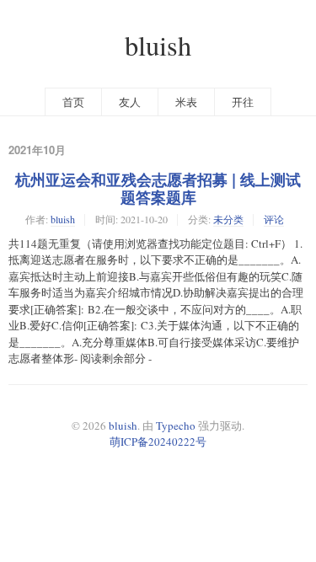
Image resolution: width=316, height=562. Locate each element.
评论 (274, 219)
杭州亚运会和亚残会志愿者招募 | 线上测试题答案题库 (158, 188)
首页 (73, 102)
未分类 (228, 219)
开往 (243, 102)
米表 (186, 102)
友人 (130, 102)
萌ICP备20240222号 (158, 441)
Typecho (175, 425)
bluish (158, 45)
